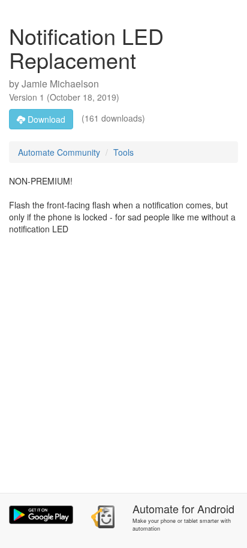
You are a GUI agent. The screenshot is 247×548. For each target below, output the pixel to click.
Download (45, 119)
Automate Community (59, 152)
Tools (123, 152)
